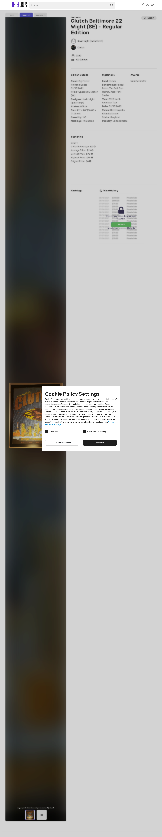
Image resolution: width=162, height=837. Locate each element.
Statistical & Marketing (96, 432)
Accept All (100, 443)
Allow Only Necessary (62, 443)
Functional (54, 432)
